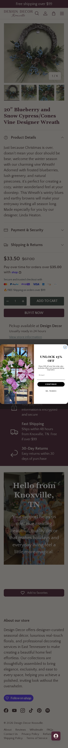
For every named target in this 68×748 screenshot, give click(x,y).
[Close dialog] (65, 347)
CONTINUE (51, 384)
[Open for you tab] (55, 735)
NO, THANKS (51, 391)
